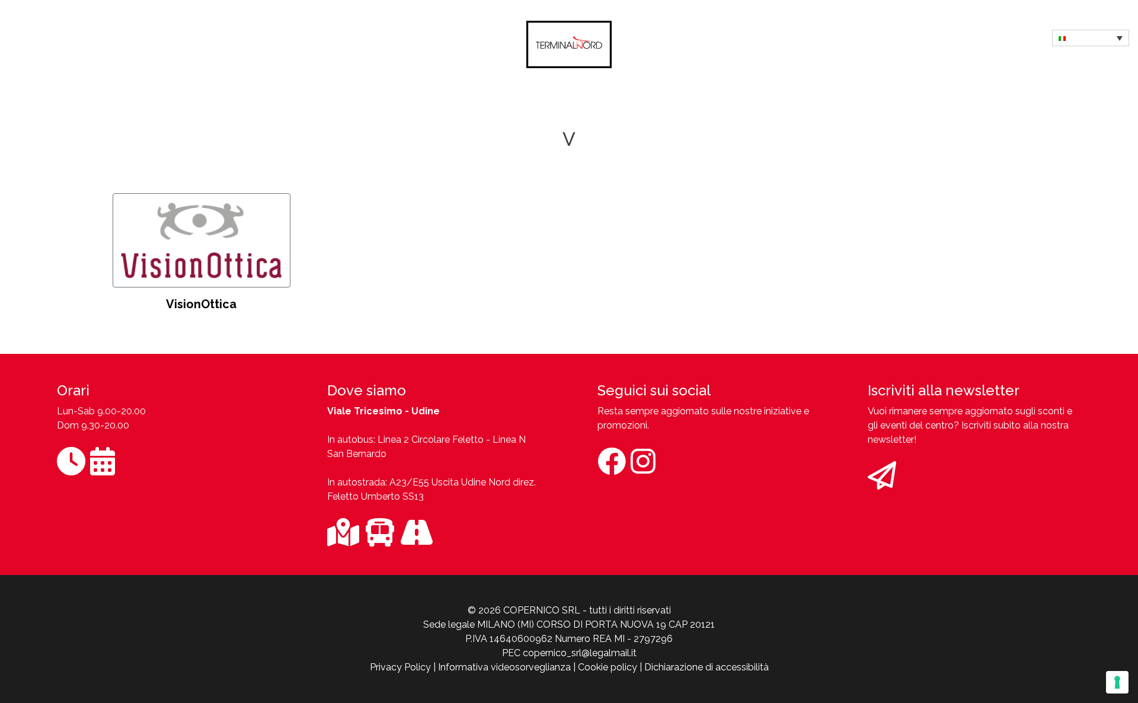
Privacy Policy (400, 667)
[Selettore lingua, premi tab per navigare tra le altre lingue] (1090, 38)
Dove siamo (366, 390)
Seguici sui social (654, 390)
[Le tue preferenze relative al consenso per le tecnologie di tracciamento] (1117, 682)
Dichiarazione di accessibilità (706, 667)
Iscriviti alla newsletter (943, 390)
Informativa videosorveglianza (504, 667)
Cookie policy (607, 667)
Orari (73, 390)
